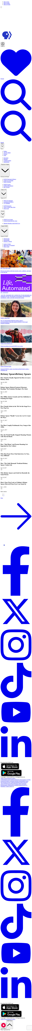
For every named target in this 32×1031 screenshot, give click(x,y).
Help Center (6, 786)
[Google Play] (11, 773)
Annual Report (10, 783)
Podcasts (7, 779)
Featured (3, 249)
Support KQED (4, 236)
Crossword (25, 782)
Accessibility (16, 785)
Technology (17, 782)
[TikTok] (16, 697)
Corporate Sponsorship (19, 781)
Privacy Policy (12, 778)
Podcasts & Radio (5, 176)
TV (1, 779)
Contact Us (11, 786)
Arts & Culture (10, 782)
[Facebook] (16, 595)
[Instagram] (16, 662)
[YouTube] (16, 725)
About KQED (4, 783)
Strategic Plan (17, 783)
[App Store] (10, 766)
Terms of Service (5, 778)
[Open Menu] (1, 7)
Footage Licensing (9, 781)
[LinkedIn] (16, 761)
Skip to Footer (7, 4)
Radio (3, 779)
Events (2, 217)
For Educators (21, 779)
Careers (26, 781)
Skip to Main (7, 3)
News (2, 148)
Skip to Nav (6, 1)
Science (5, 782)
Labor (21, 782)
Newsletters (15, 779)
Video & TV (4, 198)
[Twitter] (16, 626)
